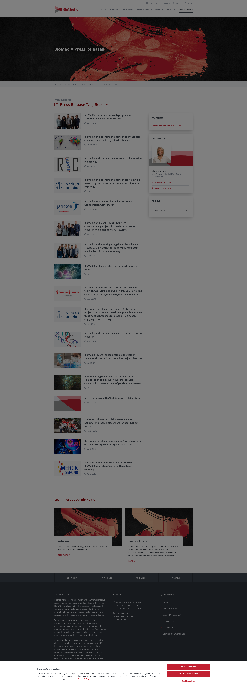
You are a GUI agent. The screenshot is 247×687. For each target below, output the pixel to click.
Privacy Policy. (84, 679)
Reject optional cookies (188, 674)
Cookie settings (188, 681)
